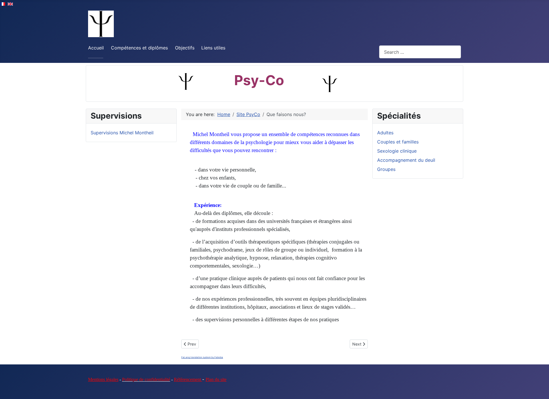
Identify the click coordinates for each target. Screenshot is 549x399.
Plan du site (216, 379)
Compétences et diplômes (139, 48)
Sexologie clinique (397, 151)
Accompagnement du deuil (406, 160)
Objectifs (184, 48)
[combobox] (420, 51)
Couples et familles (398, 142)
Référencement (188, 379)
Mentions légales (103, 379)
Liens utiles (213, 48)
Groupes (386, 169)
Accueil (96, 48)
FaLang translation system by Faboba (202, 357)
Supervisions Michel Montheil (122, 132)
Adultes (385, 132)
